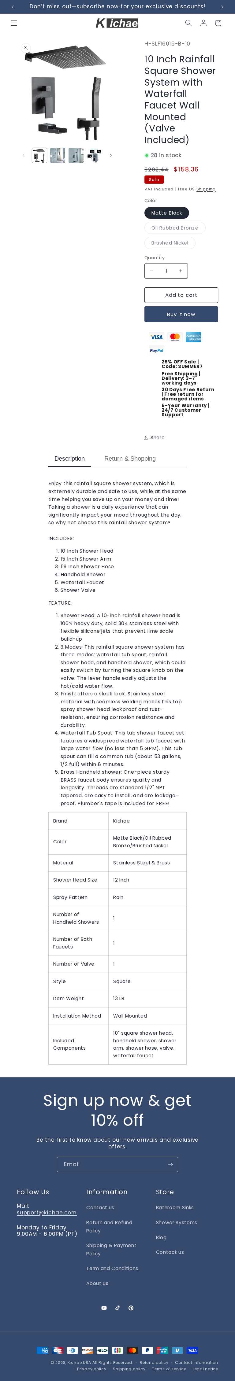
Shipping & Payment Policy (111, 1249)
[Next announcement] (222, 6)
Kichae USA (79, 1362)
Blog (161, 1237)
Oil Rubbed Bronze (178, 229)
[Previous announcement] (12, 6)
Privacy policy (91, 1369)
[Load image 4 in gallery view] (94, 155)
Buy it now (181, 314)
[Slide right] (111, 155)
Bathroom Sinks (175, 1207)
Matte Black (166, 213)
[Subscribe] (170, 1165)
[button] (14, 23)
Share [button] (158, 437)
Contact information (196, 1362)
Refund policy (154, 1362)
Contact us (100, 1207)
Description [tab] (69, 458)
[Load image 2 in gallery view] (57, 155)
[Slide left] (23, 155)
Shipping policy (129, 1369)
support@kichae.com (47, 1212)
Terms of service (169, 1369)
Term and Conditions (112, 1268)
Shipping (206, 189)
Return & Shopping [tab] (130, 458)
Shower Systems (176, 1222)
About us (97, 1283)
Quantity (154, 258)
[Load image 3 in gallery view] (76, 155)
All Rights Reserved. (112, 1362)
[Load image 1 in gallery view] (39, 155)
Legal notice (205, 1369)
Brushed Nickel (173, 244)
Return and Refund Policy (109, 1226)
